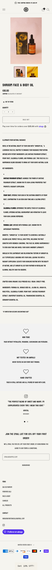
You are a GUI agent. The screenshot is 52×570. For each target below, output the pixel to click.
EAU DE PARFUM (7, 487)
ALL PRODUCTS (7, 505)
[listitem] (26, 3)
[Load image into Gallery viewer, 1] (19, 71)
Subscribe (26, 465)
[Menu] (3, 9)
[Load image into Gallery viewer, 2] (32, 71)
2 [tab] (27, 421)
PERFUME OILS (6, 491)
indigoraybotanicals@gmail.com (13, 518)
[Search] (48, 9)
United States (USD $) (25, 545)
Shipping (4, 94)
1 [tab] (24, 421)
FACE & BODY (6, 496)
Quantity (5, 107)
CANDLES (5, 500)
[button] (26, 566)
